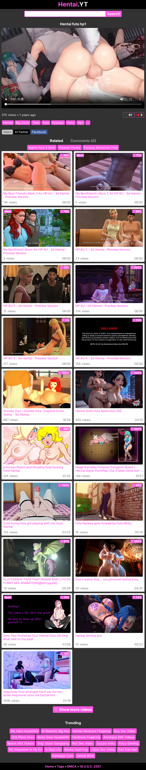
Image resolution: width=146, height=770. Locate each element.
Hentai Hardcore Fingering (92, 731)
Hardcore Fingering (86, 737)
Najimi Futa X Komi (42, 147)
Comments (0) (83, 140)
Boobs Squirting (76, 749)
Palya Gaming (128, 743)
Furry (70, 123)
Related (56, 140)
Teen (36, 123)
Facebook (39, 132)
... (88, 123)
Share (7, 132)
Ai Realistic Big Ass (55, 731)
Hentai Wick (85, 756)
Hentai (8, 123)
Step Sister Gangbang (53, 743)
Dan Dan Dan (127, 749)
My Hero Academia (24, 731)
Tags (60, 766)
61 (130, 115)
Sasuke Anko (106, 743)
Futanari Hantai (69, 147)
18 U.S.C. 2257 (90, 766)
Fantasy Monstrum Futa (100, 147)
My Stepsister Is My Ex (25, 749)
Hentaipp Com (62, 756)
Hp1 (80, 123)
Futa (46, 123)
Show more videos (75, 709)
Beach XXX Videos (21, 743)
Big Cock (22, 123)
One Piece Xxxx (23, 737)
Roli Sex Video (82, 743)
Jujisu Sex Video (103, 749)
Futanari (58, 123)
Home (49, 766)
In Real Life (53, 749)
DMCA (72, 766)
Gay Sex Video (124, 731)
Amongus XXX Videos (118, 737)
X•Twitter (22, 132)
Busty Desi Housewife (53, 737)
